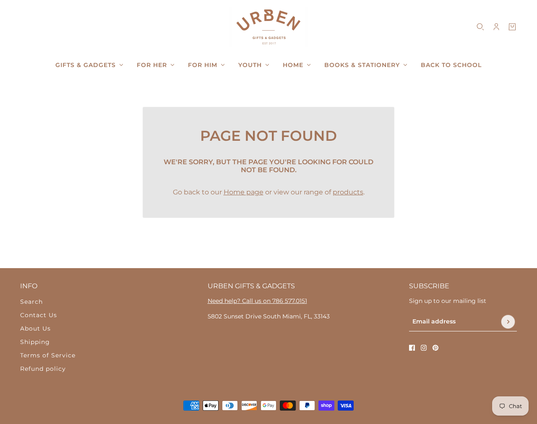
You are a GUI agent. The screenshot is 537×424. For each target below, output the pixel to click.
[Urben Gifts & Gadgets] (268, 27)
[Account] (496, 26)
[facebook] (412, 347)
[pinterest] (435, 347)
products (348, 192)
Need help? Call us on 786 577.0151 (257, 301)
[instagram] (423, 347)
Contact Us (38, 315)
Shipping (35, 342)
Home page (243, 192)
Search (31, 301)
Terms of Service (48, 355)
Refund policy (43, 368)
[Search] (480, 26)
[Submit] (508, 322)
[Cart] (512, 26)
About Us (35, 328)
